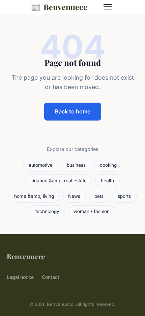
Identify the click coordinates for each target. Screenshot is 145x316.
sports (124, 196)
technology (47, 211)
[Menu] (107, 6)
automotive (41, 165)
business (76, 165)
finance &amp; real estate (59, 180)
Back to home (72, 111)
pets (99, 196)
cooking (108, 165)
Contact (50, 277)
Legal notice (20, 277)
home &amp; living (34, 196)
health (107, 180)
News (74, 196)
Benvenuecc (59, 6)
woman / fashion (92, 211)
